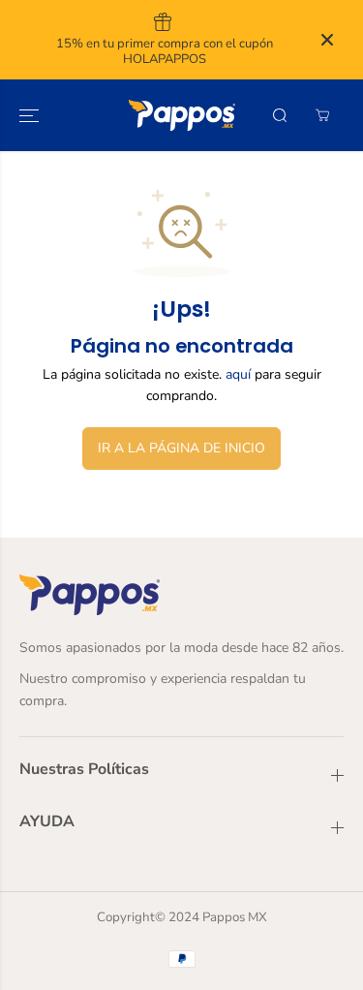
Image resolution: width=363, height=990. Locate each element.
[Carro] (322, 115)
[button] (31, 115)
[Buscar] (279, 115)
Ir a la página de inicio (181, 448)
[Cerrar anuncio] (327, 39)
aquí (238, 374)
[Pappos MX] (182, 115)
